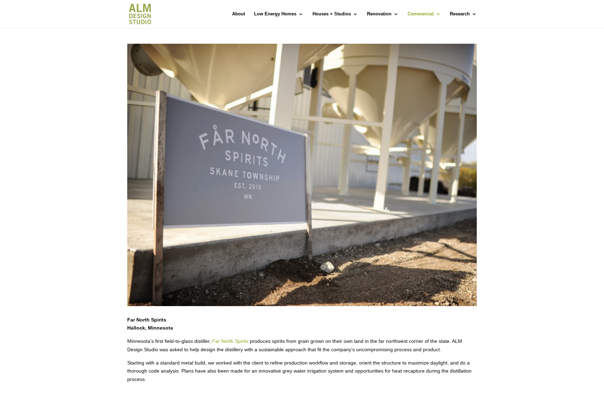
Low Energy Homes (275, 14)
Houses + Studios (331, 14)
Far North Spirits (230, 341)
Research (460, 14)
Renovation (379, 14)
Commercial (421, 14)
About (238, 14)
